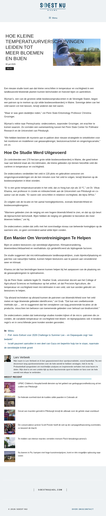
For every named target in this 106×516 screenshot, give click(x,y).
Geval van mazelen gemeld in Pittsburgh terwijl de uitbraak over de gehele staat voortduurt (58, 411)
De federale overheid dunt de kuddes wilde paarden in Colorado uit (47, 397)
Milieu (9, 69)
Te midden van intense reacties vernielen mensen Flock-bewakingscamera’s (52, 438)
